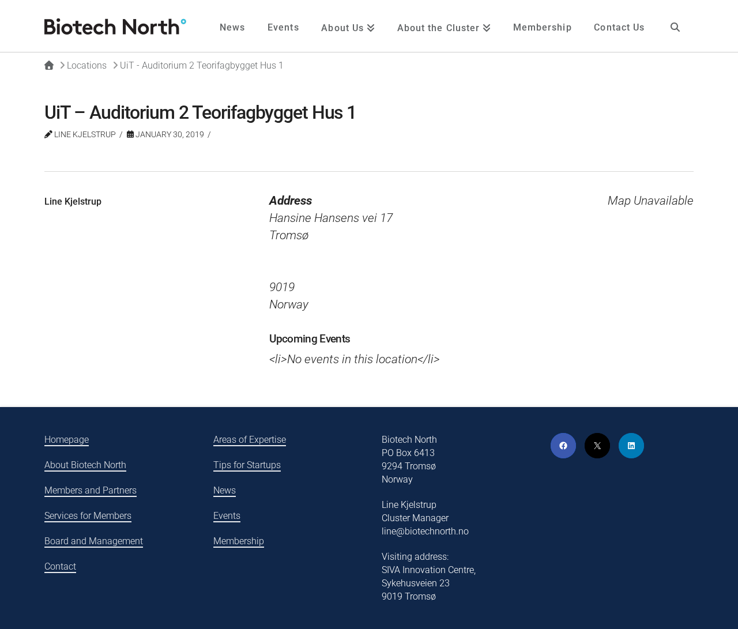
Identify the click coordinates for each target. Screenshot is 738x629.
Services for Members (87, 515)
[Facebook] (563, 445)
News (224, 490)
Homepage (66, 439)
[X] (597, 445)
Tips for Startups (247, 464)
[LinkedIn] (631, 445)
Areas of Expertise (249, 439)
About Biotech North (85, 464)
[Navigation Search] (675, 26)
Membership (238, 541)
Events (226, 515)
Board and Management (93, 541)
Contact (60, 566)
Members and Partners (90, 490)
